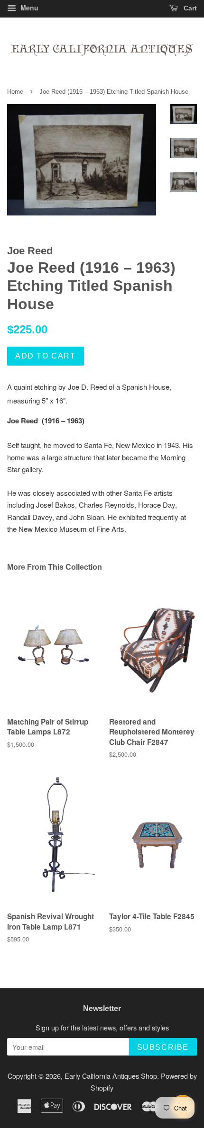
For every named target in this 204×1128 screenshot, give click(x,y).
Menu (28, 7)
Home (15, 91)
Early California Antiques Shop (111, 1076)
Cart (189, 8)
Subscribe (163, 1047)
